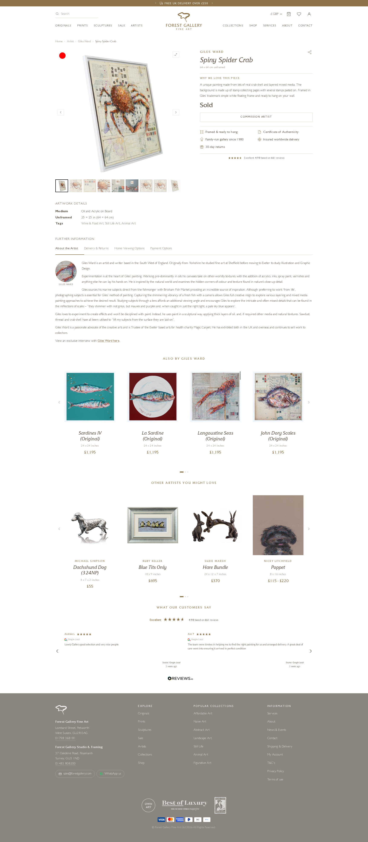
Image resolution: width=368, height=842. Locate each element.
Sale (121, 26)
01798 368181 (65, 738)
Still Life (198, 746)
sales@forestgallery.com (77, 774)
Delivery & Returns (96, 248)
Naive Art (200, 722)
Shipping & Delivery (279, 746)
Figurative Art (202, 763)
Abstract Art (202, 730)
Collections (233, 26)
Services (272, 713)
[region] (184, 651)
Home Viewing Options (129, 248)
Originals (63, 26)
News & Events (276, 730)
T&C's (271, 763)
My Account (275, 755)
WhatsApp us (113, 774)
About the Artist (66, 248)
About (287, 26)
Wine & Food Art (92, 223)
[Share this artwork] (310, 52)
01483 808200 (65, 764)
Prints (82, 26)
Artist (70, 41)
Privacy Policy (275, 771)
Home (59, 41)
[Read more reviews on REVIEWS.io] (180, 679)
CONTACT (305, 26)
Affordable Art (203, 713)
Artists (136, 26)
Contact (272, 738)
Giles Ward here (108, 341)
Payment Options (161, 248)
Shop (253, 26)
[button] (77, 14)
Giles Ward (84, 41)
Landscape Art (203, 738)
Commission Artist (256, 117)
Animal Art (129, 223)
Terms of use (275, 779)
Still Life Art (112, 223)
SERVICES (269, 26)
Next (176, 112)
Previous (61, 112)
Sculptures (103, 26)
